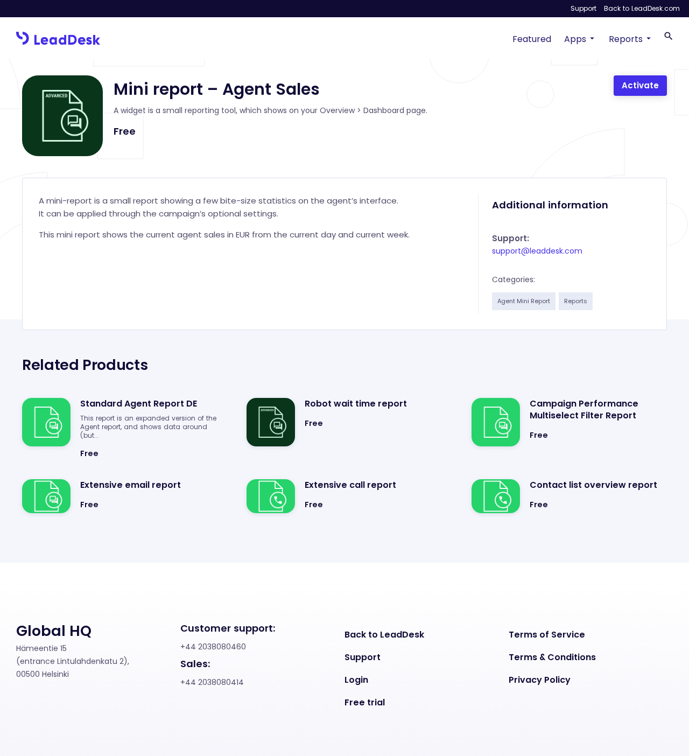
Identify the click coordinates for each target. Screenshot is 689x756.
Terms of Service (547, 635)
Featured (531, 39)
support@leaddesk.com (537, 251)
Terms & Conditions (552, 657)
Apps (575, 39)
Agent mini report (523, 301)
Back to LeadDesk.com (642, 8)
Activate (640, 85)
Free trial (364, 703)
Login (356, 680)
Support (583, 8)
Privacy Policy (540, 680)
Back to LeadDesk (384, 635)
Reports (626, 39)
